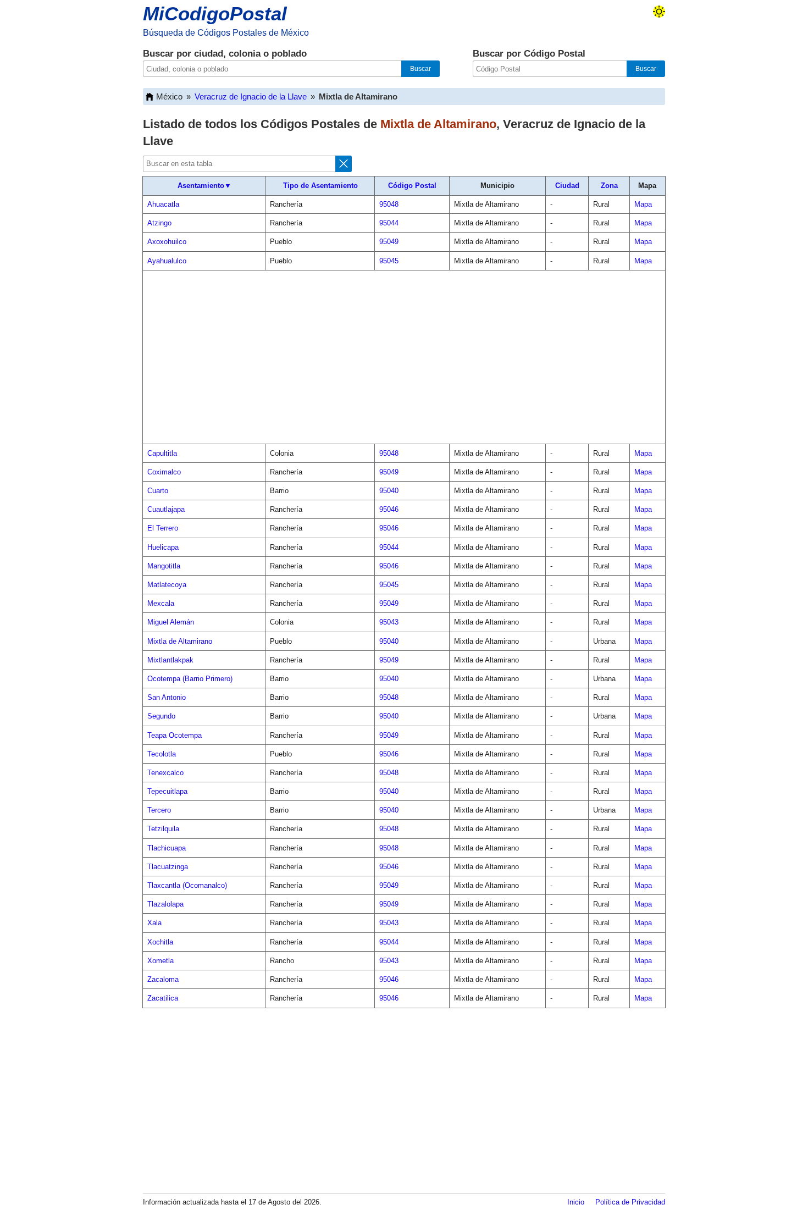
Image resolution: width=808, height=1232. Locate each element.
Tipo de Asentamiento (320, 185)
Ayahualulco (166, 261)
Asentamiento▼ (204, 185)
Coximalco (164, 472)
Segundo (161, 716)
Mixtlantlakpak (170, 660)
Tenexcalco (165, 773)
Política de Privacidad (630, 1202)
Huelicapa (163, 547)
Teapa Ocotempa (174, 735)
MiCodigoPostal (215, 13)
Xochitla (160, 942)
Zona (609, 185)
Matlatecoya (166, 585)
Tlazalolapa (165, 904)
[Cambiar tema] (659, 11)
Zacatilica (162, 998)
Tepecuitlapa (167, 791)
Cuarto (157, 491)
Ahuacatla (163, 204)
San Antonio (166, 697)
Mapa (643, 204)
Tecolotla (161, 754)
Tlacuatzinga (167, 867)
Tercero (159, 810)
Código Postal (412, 185)
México (169, 96)
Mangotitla (163, 566)
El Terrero (162, 528)
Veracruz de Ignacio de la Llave (251, 96)
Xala (154, 923)
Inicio (575, 1202)
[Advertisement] (404, 357)
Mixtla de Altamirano (179, 641)
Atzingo (159, 223)
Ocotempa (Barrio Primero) (190, 679)
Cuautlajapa (166, 509)
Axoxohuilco (166, 241)
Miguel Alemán (170, 622)
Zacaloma (163, 979)
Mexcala (160, 603)
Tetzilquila (163, 829)
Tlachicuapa (166, 848)
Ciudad (567, 185)
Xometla (160, 961)
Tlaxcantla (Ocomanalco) (187, 885)
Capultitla (162, 453)
